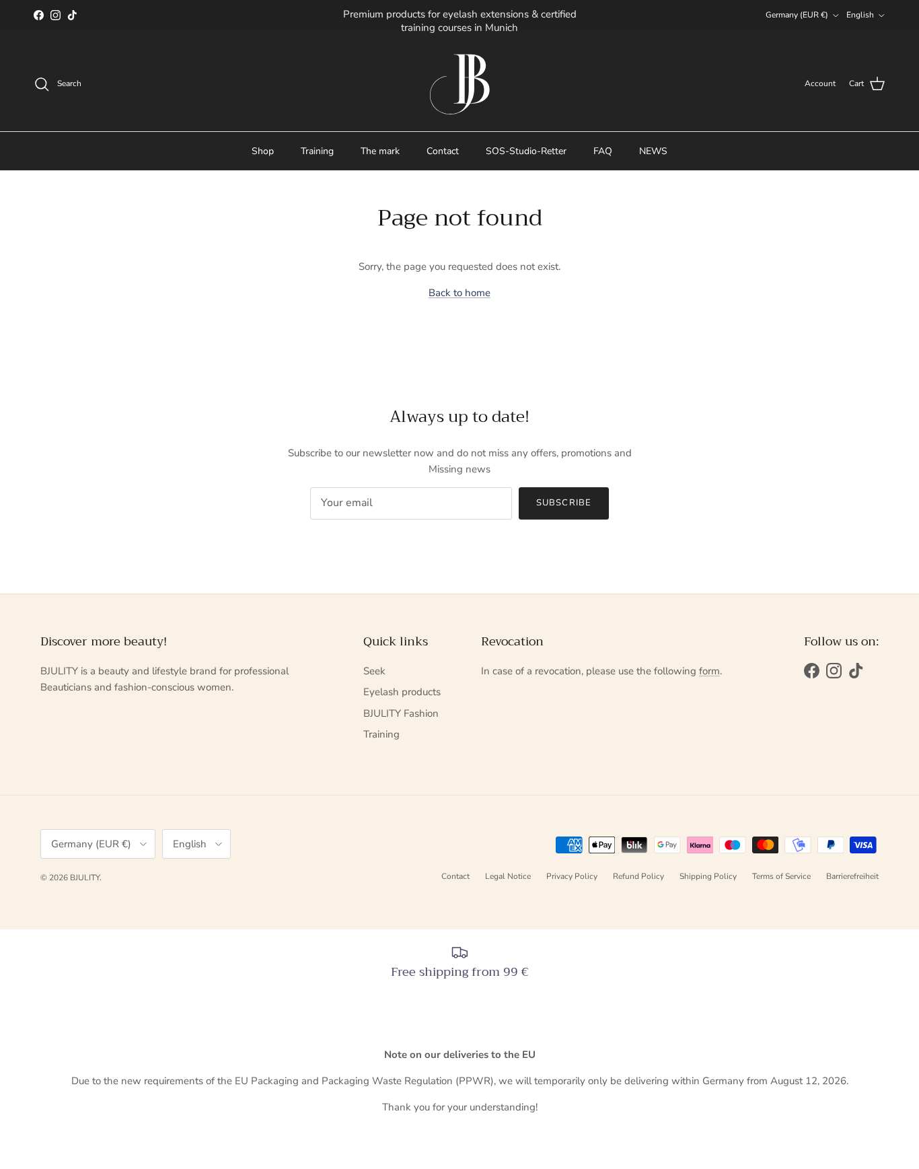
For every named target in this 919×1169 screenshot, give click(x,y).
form (709, 671)
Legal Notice (508, 876)
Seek (374, 671)
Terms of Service (781, 876)
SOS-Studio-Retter (526, 151)
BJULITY (85, 877)
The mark (380, 151)
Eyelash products (402, 692)
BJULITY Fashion (401, 713)
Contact (443, 151)
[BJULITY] (459, 84)
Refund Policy (638, 876)
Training (317, 151)
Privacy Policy (571, 876)
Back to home (459, 292)
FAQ (602, 151)
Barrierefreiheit (852, 876)
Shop (263, 151)
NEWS (653, 151)
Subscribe (563, 503)
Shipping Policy (708, 876)
